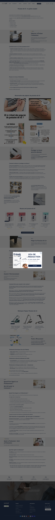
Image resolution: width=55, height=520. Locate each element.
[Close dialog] (41, 253)
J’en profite (35, 265)
